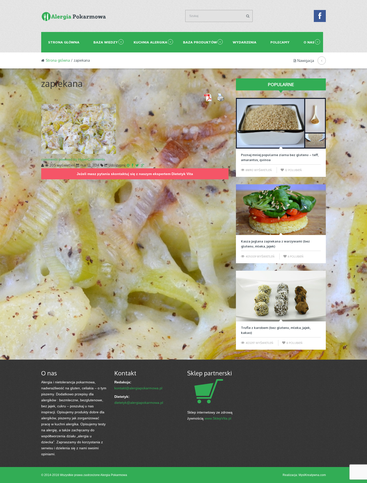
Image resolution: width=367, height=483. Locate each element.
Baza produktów (200, 42)
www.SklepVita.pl (217, 418)
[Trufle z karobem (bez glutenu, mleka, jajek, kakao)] (281, 296)
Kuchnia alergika (150, 42)
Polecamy (280, 42)
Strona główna (63, 42)
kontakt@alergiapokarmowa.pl (138, 388)
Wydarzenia (244, 42)
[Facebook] (320, 17)
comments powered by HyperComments (73, 159)
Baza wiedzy (105, 42)
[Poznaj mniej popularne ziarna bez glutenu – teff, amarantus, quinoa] (281, 123)
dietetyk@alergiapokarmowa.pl (138, 403)
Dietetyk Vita (182, 174)
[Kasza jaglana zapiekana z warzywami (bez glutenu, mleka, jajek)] (281, 209)
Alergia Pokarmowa (113, 475)
